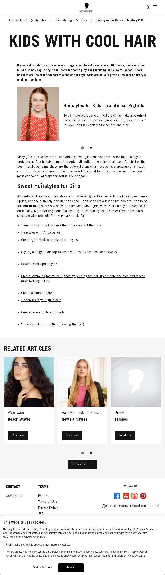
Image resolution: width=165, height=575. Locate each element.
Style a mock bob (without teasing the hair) (52, 324)
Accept (71, 567)
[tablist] (82, 148)
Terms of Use (79, 529)
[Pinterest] (143, 496)
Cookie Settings (42, 567)
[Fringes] (136, 401)
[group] (82, 121)
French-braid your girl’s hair (41, 300)
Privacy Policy (144, 529)
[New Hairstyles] (82, 401)
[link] (158, 506)
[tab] (82, 147)
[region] (82, 545)
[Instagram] (134, 496)
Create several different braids (42, 312)
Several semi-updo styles (39, 264)
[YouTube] (126, 496)
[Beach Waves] (29, 401)
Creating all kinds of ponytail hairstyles (49, 240)
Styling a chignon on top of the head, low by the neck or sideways (69, 252)
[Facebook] (117, 496)
